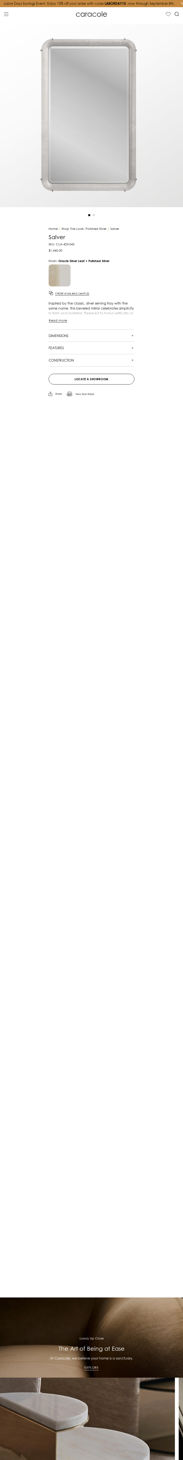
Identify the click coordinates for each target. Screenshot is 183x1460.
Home (53, 229)
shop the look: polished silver (84, 229)
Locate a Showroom (91, 379)
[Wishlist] (168, 14)
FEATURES (56, 348)
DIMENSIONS (58, 336)
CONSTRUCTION (61, 360)
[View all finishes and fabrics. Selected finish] (60, 275)
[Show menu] (6, 14)
